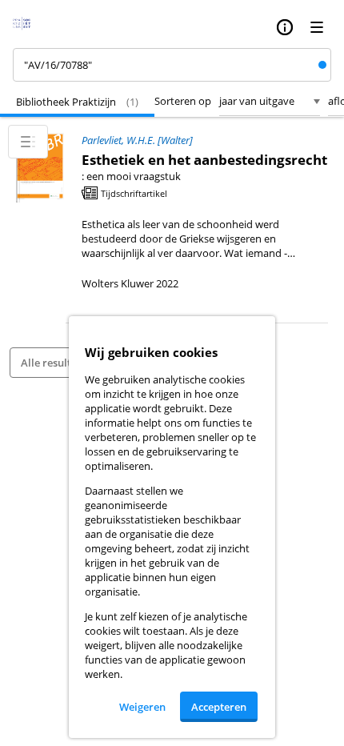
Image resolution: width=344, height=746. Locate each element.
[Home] (26, 27)
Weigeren (142, 707)
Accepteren (218, 707)
